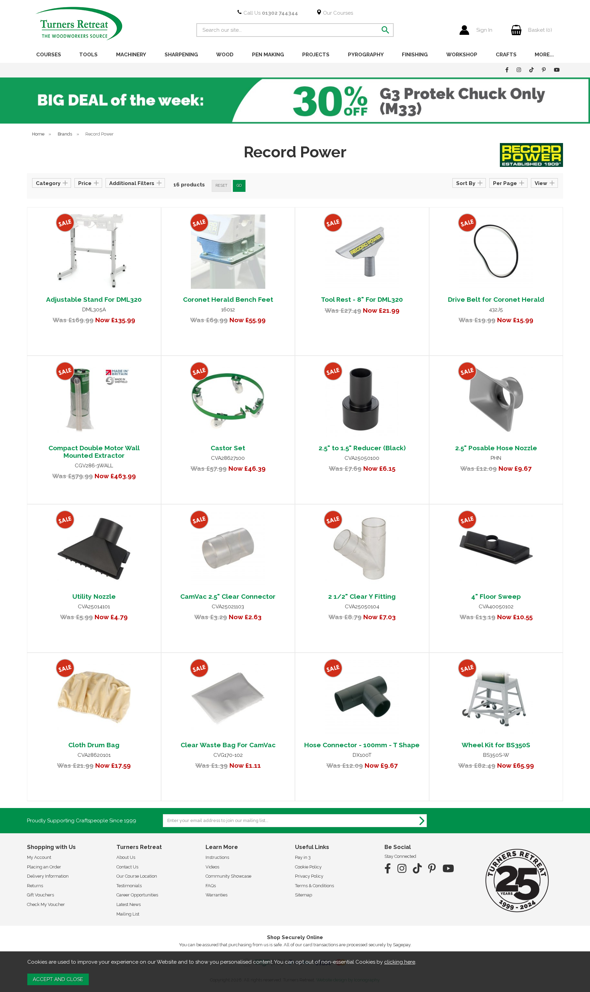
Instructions (217, 857)
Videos (212, 866)
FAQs (211, 885)
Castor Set (228, 448)
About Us (125, 857)
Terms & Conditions (314, 885)
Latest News (128, 904)
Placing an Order (44, 866)
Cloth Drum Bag (94, 745)
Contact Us (127, 866)
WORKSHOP (461, 55)
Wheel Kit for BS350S (496, 745)
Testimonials (129, 885)
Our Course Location (136, 876)
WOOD (225, 55)
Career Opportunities (137, 894)
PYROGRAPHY (366, 55)
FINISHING (415, 55)
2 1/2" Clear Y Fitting (362, 596)
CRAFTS (506, 55)
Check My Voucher (46, 904)
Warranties (216, 894)
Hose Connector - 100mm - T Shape (362, 745)
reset (221, 185)
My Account (39, 857)
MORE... (544, 55)
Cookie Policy (308, 866)
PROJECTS (315, 55)
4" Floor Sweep (496, 596)
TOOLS (88, 55)
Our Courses (337, 13)
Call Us (270, 13)
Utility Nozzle (94, 596)
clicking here (399, 962)
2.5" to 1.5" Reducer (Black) (362, 448)
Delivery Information (48, 876)
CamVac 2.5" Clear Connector (228, 596)
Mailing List (127, 914)
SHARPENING (181, 55)
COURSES (48, 55)
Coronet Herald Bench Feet (228, 299)
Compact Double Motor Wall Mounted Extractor (94, 451)
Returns (35, 885)
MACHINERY (131, 55)
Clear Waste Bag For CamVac (228, 745)
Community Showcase (228, 876)
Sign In (484, 30)
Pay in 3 (303, 857)
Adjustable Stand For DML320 (94, 299)
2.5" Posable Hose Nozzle (496, 448)
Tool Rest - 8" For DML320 (362, 299)
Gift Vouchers (40, 894)
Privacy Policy (309, 876)
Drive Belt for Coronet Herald (496, 299)
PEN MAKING (268, 55)
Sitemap (303, 894)
